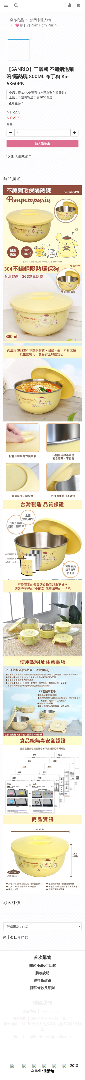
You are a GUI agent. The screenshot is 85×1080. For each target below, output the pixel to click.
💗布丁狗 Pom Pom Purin (36, 25)
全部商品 (17, 19)
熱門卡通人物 (40, 19)
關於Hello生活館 (42, 965)
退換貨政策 (42, 980)
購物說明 (42, 972)
